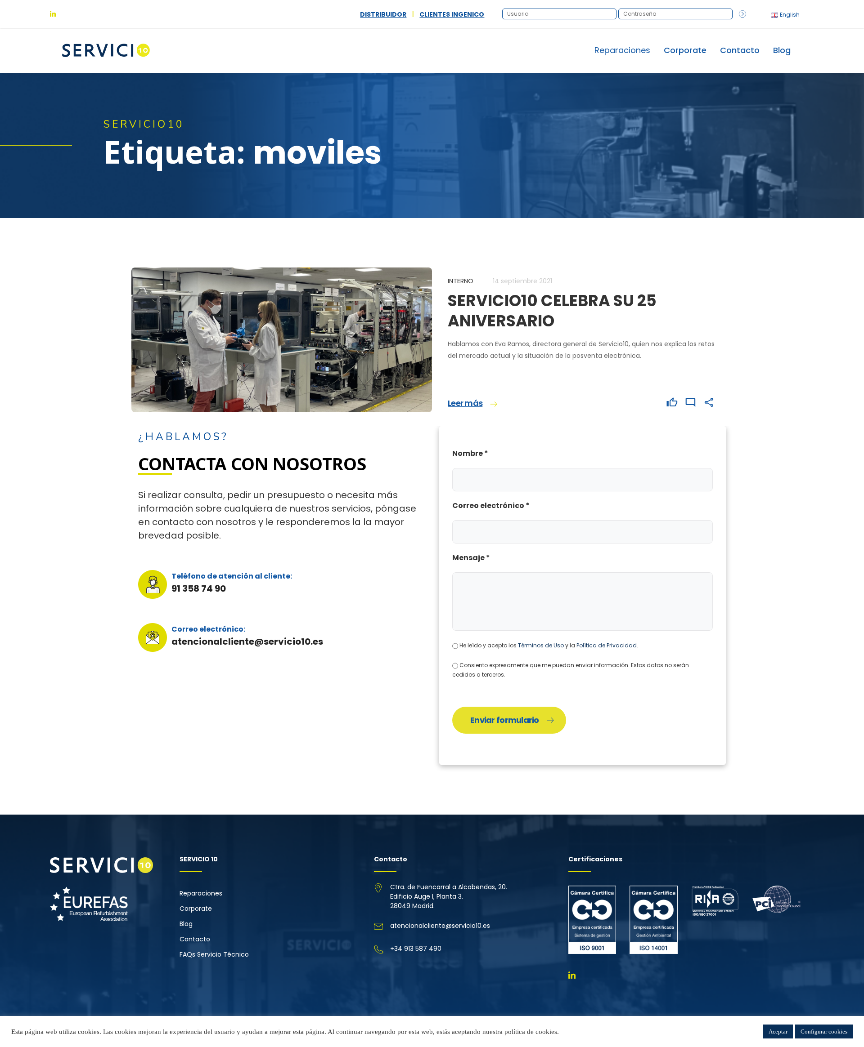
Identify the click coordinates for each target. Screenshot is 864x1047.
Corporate (685, 50)
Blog (782, 50)
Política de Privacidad (606, 645)
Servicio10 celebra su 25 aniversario (552, 311)
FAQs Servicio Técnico (214, 954)
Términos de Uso (541, 645)
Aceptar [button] (778, 1031)
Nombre (470, 453)
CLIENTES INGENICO (451, 14)
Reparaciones (201, 893)
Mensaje (471, 557)
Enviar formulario (504, 720)
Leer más (465, 403)
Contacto (740, 50)
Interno (460, 280)
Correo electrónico (491, 505)
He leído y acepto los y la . (548, 645)
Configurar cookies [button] (824, 1031)
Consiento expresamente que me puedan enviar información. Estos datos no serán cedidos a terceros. (570, 669)
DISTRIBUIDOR (383, 14)
